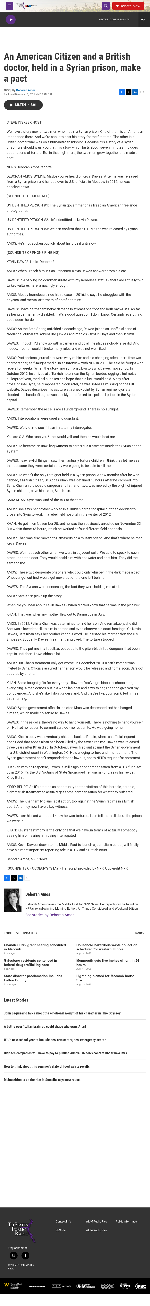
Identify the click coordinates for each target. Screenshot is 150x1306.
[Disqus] (75, 1155)
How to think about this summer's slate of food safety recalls (47, 1066)
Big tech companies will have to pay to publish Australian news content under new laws (65, 1053)
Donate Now (130, 6)
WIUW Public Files (96, 1230)
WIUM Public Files (96, 1221)
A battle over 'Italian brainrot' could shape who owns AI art (45, 1026)
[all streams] (144, 19)
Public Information (127, 1221)
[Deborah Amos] (12, 900)
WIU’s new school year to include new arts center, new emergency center (55, 1040)
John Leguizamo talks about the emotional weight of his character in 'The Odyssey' (62, 1013)
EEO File (61, 1230)
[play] (11, 19)
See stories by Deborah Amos (49, 914)
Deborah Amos (26, 90)
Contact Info (63, 1221)
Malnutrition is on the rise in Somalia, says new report (42, 1080)
